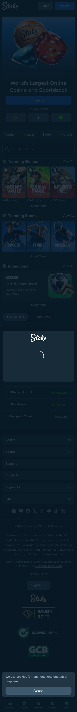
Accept (38, 690)
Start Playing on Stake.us (38, 376)
